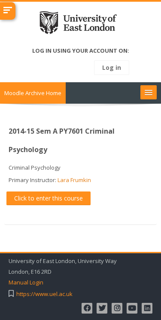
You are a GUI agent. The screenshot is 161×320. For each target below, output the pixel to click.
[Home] (80, 24)
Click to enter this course (48, 198)
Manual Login (26, 282)
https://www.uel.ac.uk (44, 294)
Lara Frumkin (74, 180)
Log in (111, 67)
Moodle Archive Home (32, 93)
